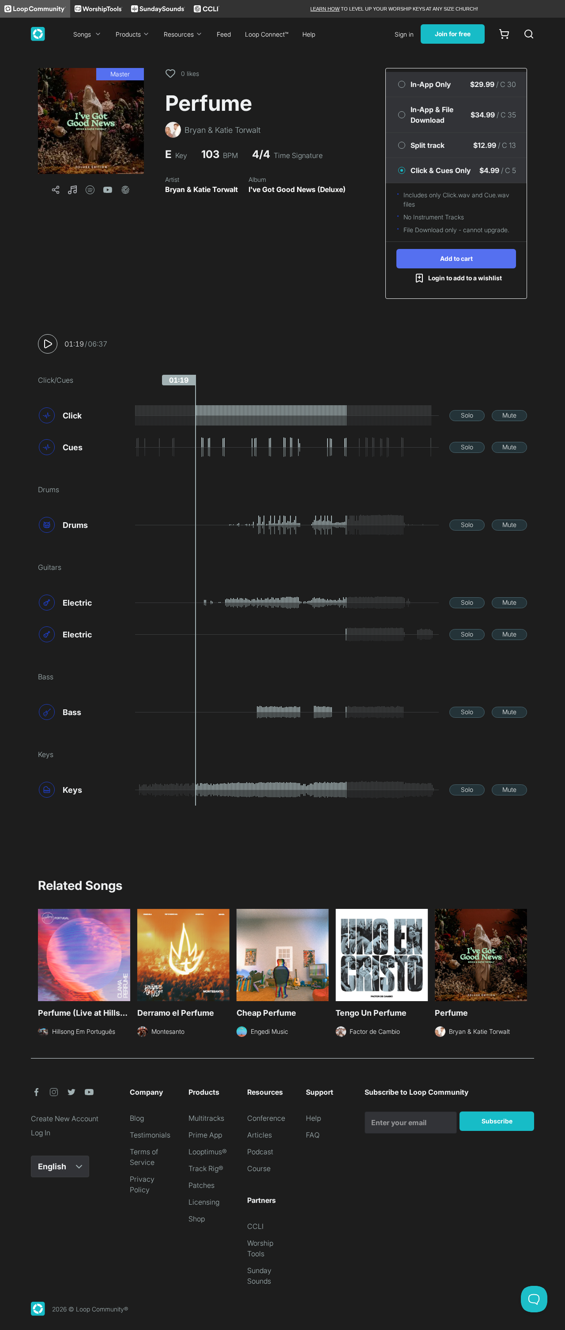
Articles (259, 1134)
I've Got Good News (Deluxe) (297, 189)
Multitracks (206, 1118)
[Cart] (504, 34)
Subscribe (497, 1121)
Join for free (453, 34)
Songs (82, 34)
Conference (266, 1118)
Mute (509, 415)
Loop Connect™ (266, 34)
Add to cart (456, 258)
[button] (91, 121)
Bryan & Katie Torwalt (201, 189)
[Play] (47, 344)
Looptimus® (207, 1151)
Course (259, 1168)
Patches (201, 1185)
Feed (224, 34)
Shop (196, 1218)
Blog (137, 1118)
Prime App (205, 1134)
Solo (467, 415)
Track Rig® (205, 1168)
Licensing (203, 1202)
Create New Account (64, 1118)
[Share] (55, 189)
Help (308, 34)
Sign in (404, 34)
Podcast (260, 1151)
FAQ (313, 1134)
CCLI (255, 1226)
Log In (40, 1132)
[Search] (529, 34)
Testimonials (150, 1134)
